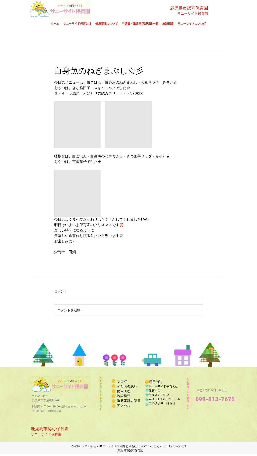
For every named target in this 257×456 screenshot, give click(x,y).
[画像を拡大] (77, 124)
